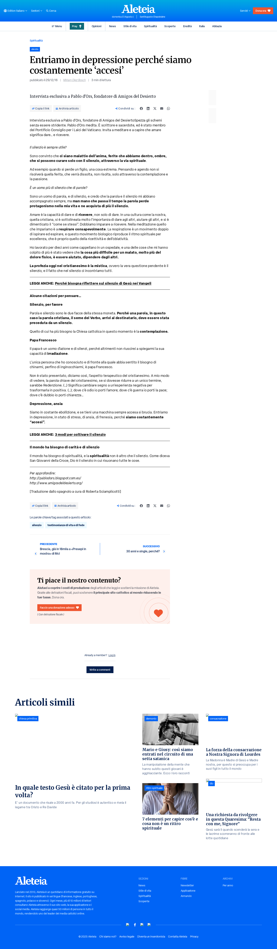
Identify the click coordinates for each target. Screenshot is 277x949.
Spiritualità (150, 26)
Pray (74, 26)
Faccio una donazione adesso (57, 607)
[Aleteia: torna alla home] (138, 8)
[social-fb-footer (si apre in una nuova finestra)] (135, 925)
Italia (202, 26)
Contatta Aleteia (177, 936)
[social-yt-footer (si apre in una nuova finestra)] (127, 925)
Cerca (52, 10)
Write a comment (100, 669)
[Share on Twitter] (154, 108)
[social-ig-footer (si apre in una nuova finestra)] (149, 925)
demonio (151, 718)
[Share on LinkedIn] (148, 108)
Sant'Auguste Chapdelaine (152, 16)
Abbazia (217, 26)
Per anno (228, 885)
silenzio (36, 525)
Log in (112, 655)
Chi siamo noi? (107, 936)
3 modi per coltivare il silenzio (80, 434)
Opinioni (96, 26)
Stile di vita (129, 26)
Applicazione (188, 890)
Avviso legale (126, 936)
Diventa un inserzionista (151, 936)
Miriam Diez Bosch (74, 80)
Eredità (187, 26)
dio (211, 783)
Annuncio (186, 896)
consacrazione (218, 718)
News (112, 26)
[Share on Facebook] (141, 108)
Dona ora (261, 10)
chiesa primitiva (28, 718)
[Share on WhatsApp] (168, 108)
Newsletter (187, 885)
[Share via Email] (161, 108)
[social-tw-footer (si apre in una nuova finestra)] (142, 925)
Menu (58, 26)
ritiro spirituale (154, 788)
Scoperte (170, 26)
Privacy (194, 936)
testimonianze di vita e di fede (65, 525)
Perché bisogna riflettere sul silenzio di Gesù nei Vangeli (103, 283)
